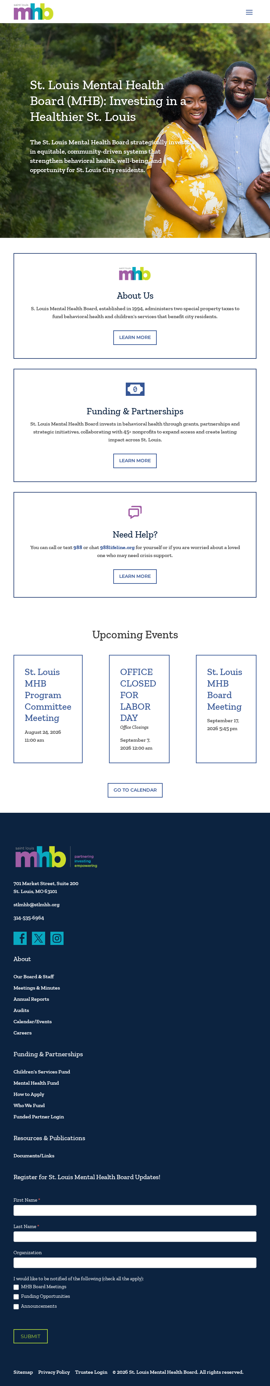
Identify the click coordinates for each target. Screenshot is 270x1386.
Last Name (26, 1226)
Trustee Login (91, 1372)
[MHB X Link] (38, 938)
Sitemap (23, 1372)
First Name (27, 1200)
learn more (135, 337)
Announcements (38, 1306)
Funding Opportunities (45, 1296)
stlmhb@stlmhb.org (37, 904)
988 (77, 547)
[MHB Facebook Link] (20, 938)
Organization (28, 1252)
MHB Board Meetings (43, 1287)
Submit (30, 1336)
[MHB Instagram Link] (57, 938)
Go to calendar (135, 790)
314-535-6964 (29, 918)
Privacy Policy (54, 1372)
